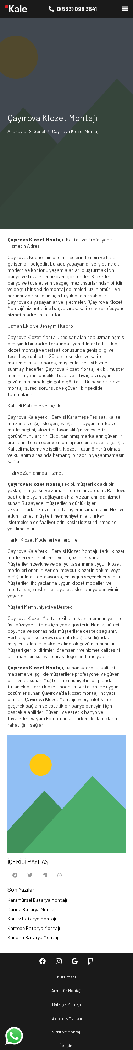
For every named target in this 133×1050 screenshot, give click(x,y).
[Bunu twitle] (29, 875)
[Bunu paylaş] (14, 875)
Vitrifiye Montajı (66, 1031)
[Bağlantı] (16, 8)
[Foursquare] (91, 961)
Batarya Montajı (66, 1004)
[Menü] (125, 9)
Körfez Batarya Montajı (31, 918)
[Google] (75, 961)
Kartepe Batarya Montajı (33, 928)
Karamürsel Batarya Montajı (37, 900)
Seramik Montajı (66, 1017)
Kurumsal (66, 976)
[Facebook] (43, 961)
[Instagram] (59, 961)
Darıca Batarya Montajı (31, 909)
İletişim (67, 1045)
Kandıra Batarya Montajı (33, 937)
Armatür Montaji (66, 990)
